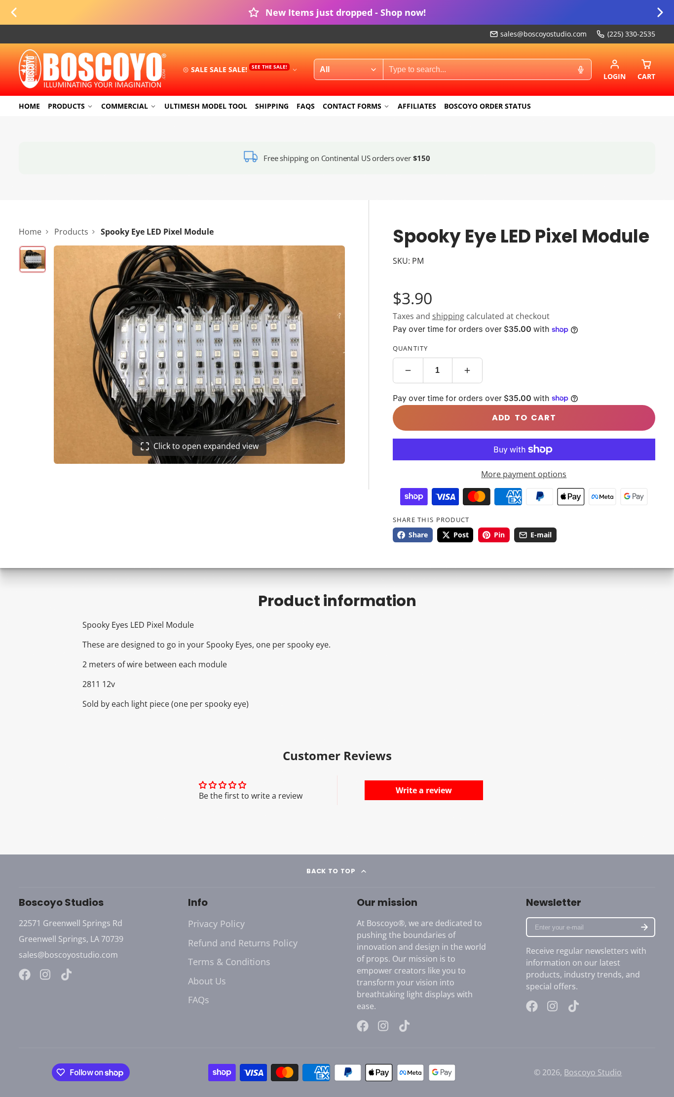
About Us (207, 981)
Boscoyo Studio (593, 1072)
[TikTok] (67, 974)
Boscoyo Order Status (487, 106)
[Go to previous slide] (14, 12)
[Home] (93, 69)
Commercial (124, 106)
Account (614, 70)
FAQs (306, 106)
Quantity (410, 348)
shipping (448, 316)
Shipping (272, 106)
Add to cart (524, 417)
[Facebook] (25, 974)
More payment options (523, 474)
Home (29, 106)
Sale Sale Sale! (239, 69)
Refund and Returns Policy (243, 943)
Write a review (424, 790)
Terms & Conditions (229, 962)
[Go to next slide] (660, 12)
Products (66, 106)
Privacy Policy (216, 924)
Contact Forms (352, 106)
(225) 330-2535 (631, 34)
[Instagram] (46, 974)
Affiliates (417, 106)
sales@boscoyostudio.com (543, 34)
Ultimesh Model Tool (205, 106)
